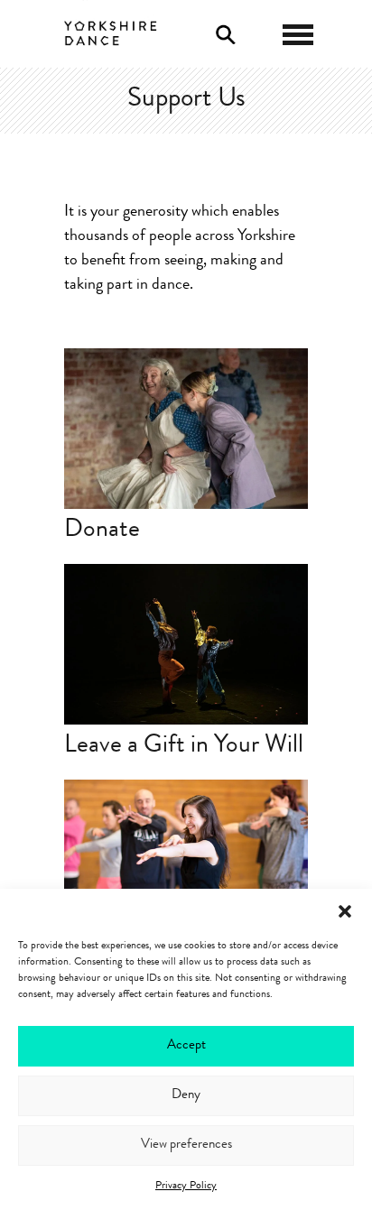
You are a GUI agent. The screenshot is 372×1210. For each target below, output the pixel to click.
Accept (186, 1046)
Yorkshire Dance (110, 31)
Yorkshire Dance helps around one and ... (185, 826)
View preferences (186, 1145)
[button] (345, 911)
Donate (102, 531)
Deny (186, 1096)
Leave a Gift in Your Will (183, 747)
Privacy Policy (186, 1186)
